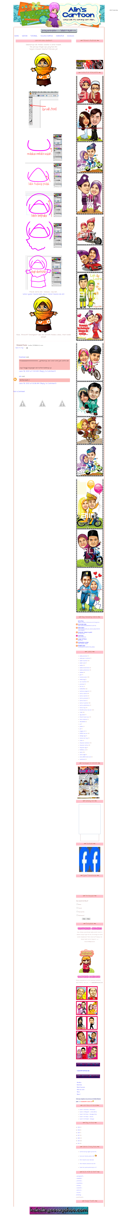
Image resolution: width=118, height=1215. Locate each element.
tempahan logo (83, 747)
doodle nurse (82, 663)
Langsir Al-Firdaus (82, 639)
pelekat (81, 726)
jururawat (82, 684)
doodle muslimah (83, 660)
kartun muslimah (84, 703)
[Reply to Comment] (47, 371)
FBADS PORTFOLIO (82, 637)
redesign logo (83, 736)
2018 (79, 1132)
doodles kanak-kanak (84, 668)
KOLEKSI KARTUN (47, 36)
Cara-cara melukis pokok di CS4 (87, 1156)
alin (20, 376)
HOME (16, 36)
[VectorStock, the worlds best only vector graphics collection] (89, 69)
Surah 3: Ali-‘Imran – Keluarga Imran (88, 1114)
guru (81, 675)
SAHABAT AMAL (81, 646)
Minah (78, 1091)
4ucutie (78, 1192)
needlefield (79, 1178)
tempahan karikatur (84, 743)
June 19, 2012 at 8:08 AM (29, 383)
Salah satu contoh (80, 1089)
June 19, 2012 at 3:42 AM (29, 371)
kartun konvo (83, 700)
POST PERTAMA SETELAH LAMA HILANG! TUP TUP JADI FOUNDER (89, 629)
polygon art (82, 731)
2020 (79, 1127)
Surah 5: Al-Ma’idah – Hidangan (87, 1119)
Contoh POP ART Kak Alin (83, 1070)
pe (80, 724)
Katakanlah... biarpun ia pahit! (85, 632)
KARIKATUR (60, 36)
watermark (82, 759)
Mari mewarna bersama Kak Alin (88, 1163)
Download (22, 357)
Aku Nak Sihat (81, 633)
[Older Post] (62, 412)
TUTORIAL (34, 36)
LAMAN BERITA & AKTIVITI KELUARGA (86, 647)
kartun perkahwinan (85, 705)
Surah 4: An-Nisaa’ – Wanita (86, 1116)
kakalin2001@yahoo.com (97, 982)
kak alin (82, 686)
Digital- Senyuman (81, 1087)
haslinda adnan (83, 677)
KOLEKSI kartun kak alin (86, 710)
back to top (19, 348)
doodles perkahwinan (84, 670)
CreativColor (80, 636)
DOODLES (70, 36)
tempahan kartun (84, 745)
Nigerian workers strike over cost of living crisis (88, 622)
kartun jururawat (84, 698)
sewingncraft (79, 1176)
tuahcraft (79, 1188)
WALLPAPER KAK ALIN (85, 757)
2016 (79, 1138)
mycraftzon (79, 1183)
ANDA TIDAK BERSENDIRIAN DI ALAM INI (87, 625)
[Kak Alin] (84, 871)
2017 (78, 1135)
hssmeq (78, 1185)
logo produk (82, 715)
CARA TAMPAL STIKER (83, 643)
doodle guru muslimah (85, 658)
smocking (78, 1195)
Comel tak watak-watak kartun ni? (88, 1167)
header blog (82, 679)
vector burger (83, 754)
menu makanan (83, 719)
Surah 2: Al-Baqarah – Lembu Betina (88, 1112)
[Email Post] (26, 348)
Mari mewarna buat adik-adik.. (87, 1160)
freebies (81, 672)
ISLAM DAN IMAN (82, 624)
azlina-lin (79, 1190)
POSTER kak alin (83, 733)
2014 (79, 1143)
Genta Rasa (81, 621)
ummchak (79, 1181)
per (80, 729)
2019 (79, 1130)
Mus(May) (79, 1082)
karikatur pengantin (84, 691)
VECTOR (24, 36)
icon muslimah (83, 682)
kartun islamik (83, 693)
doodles (81, 665)
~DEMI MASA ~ (81, 628)
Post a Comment (19, 392)
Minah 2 (78, 1094)
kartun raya (83, 707)
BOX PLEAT (80, 640)
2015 (79, 1141)
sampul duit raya (84, 738)
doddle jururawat (83, 656)
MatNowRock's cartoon (83, 642)
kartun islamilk (83, 696)
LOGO (81, 712)
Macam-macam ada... (84, 717)
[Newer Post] (22, 412)
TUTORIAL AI (83, 750)
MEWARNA (82, 722)
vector (81, 752)
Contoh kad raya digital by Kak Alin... (88, 1151)
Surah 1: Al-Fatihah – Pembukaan (87, 1109)
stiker (81, 740)
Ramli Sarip (79, 1084)
